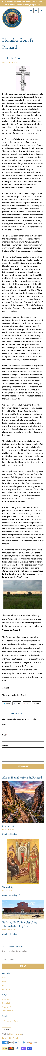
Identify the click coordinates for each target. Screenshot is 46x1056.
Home (4, 978)
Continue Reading (10, 834)
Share (18, 703)
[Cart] (41, 10)
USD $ (5, 1030)
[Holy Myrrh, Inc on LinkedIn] (11, 1021)
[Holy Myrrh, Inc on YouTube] (7, 1021)
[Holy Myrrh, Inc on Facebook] (4, 1021)
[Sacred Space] (23, 862)
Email (37, 703)
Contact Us (6, 989)
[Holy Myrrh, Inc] (12, 20)
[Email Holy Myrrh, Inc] (18, 1021)
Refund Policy (6, 999)
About (4, 985)
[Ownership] (23, 802)
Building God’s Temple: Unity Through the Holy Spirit (19, 924)
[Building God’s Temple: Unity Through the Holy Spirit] (23, 910)
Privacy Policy (6, 1003)
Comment (5, 745)
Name (4, 724)
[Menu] (31, 10)
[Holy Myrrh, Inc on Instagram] (15, 1021)
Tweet (8, 703)
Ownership (8, 826)
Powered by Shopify (10, 1038)
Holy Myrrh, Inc (15, 1034)
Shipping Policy (7, 1007)
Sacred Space (9, 887)
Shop (4, 982)
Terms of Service (7, 1011)
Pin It (27, 703)
